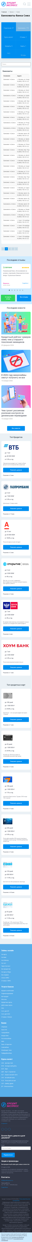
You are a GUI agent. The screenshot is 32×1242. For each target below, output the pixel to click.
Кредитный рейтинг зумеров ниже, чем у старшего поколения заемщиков (16, 339)
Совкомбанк (5, 1047)
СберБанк (4, 1027)
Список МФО (5, 978)
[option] (16, 276)
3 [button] (15, 291)
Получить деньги (16, 470)
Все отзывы (24, 297)
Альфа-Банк (5, 1035)
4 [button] (18, 291)
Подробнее (25, 283)
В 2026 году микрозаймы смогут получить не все (13, 376)
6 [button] (23, 291)
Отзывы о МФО (6, 981)
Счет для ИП (5, 1011)
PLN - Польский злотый (8, 1080)
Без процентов (5, 969)
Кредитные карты (6, 1002)
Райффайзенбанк (6, 1053)
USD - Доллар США (7, 1063)
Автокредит (5, 996)
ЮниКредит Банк (6, 1050)
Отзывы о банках (6, 1017)
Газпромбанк (5, 1032)
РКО (2, 1008)
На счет (3, 963)
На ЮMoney (5, 960)
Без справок (5, 975)
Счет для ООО (5, 1014)
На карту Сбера (6, 972)
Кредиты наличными (7, 990)
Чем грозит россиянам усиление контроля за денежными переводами (14, 413)
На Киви (3, 957)
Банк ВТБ (4, 1030)
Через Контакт (5, 966)
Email (2, 1145)
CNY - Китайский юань (8, 1077)
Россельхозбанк (6, 1038)
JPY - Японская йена (7, 1086)
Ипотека (4, 999)
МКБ (2, 1041)
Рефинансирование (7, 993)
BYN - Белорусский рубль (9, 1066)
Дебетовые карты (6, 1005)
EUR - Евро (4, 1069)
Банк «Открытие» (6, 1044)
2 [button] (12, 291)
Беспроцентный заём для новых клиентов (15, 1164)
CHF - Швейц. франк (7, 1083)
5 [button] (20, 291)
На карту (4, 954)
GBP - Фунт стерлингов (8, 1072)
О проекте (4, 1123)
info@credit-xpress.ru (7, 1180)
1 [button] (10, 291)
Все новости (16, 428)
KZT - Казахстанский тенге (9, 1075)
